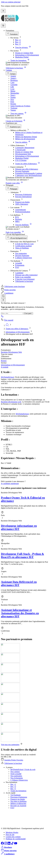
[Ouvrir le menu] (3, 26)
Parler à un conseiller (23, 277)
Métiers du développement (25, 139)
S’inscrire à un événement (25, 279)
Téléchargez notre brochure (14, 286)
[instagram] (6, 844)
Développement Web (23, 154)
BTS (17, 217)
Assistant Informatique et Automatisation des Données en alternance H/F (20, 613)
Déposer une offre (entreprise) (26, 275)
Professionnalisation (22, 212)
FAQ (17, 267)
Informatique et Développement (27, 55)
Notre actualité (15, 774)
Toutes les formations (18, 791)
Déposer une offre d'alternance (26, 169)
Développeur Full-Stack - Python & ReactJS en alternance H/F (22, 555)
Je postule (4, 367)
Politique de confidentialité (16, 839)
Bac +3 (18, 42)
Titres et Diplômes (22, 248)
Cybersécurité (20, 150)
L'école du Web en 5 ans (24, 244)
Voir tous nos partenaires (10, 745)
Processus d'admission (23, 194)
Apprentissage (20, 210)
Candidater (19, 273)
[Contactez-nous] (2, 317)
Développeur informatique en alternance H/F (19, 527)
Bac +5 (18, 44)
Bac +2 (18, 40)
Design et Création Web (24, 53)
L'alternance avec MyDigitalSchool (28, 175)
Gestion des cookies (13, 837)
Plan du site (10, 835)
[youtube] (15, 844)
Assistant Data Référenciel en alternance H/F (19, 583)
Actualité (18, 263)
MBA (17, 221)
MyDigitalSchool (7, 377)
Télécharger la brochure (24, 281)
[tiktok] (12, 844)
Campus (9, 70)
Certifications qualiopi (23, 246)
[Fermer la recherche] (3, 300)
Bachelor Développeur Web (11, 352)
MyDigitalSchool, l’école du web (22, 769)
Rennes (4, 361)
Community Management (24, 148)
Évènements (19, 265)
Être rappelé (8, 320)
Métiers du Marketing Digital (26, 137)
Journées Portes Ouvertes (13, 760)
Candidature (8, 293)
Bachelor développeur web (11, 402)
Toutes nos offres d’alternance (17, 329)
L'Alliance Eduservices (19, 780)
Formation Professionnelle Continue (28, 173)
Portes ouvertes (10, 290)
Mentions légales (12, 832)
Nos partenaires (21, 253)
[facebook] (2, 844)
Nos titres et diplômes (18, 801)
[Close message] (3, 11)
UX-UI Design (20, 160)
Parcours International (23, 197)
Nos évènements (16, 778)
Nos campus (15, 772)
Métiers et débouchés (18, 803)
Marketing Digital (21, 57)
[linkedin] (9, 844)
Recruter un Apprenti (18, 806)
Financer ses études (22, 202)
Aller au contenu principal (10, 2)
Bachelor (18, 219)
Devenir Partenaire (22, 171)
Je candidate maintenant (10, 484)
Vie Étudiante (15, 795)
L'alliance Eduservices (23, 258)
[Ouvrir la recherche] (3, 296)
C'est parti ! (28, 313)
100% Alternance (21, 204)
